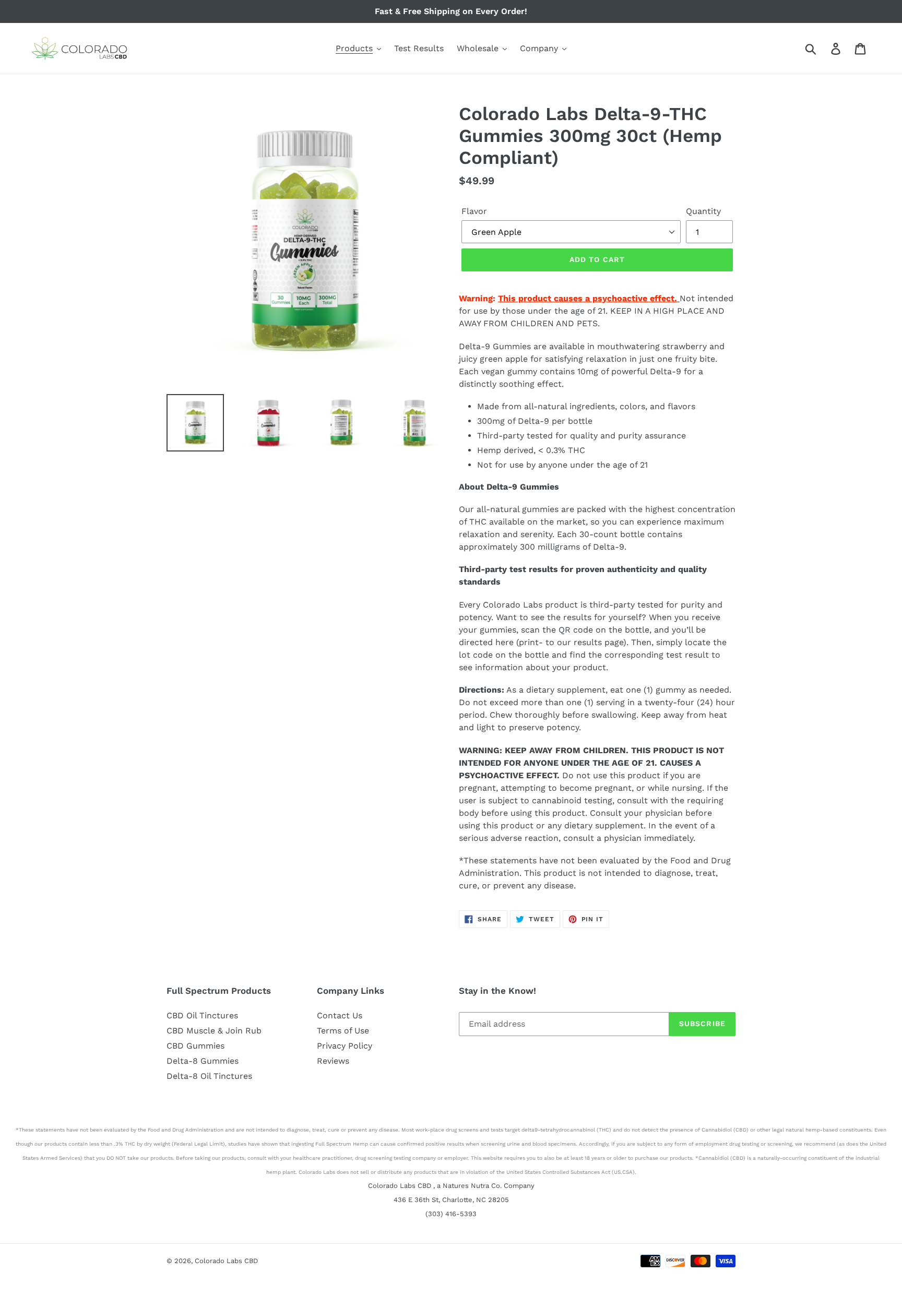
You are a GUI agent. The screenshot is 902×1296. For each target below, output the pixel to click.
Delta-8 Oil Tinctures (209, 1076)
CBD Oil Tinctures (202, 1015)
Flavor (474, 211)
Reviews (333, 1061)
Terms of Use (343, 1031)
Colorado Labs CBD (226, 1261)
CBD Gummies (195, 1046)
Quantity (703, 211)
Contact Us (339, 1015)
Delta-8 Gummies (203, 1061)
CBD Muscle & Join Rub (214, 1031)
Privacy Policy (344, 1046)
